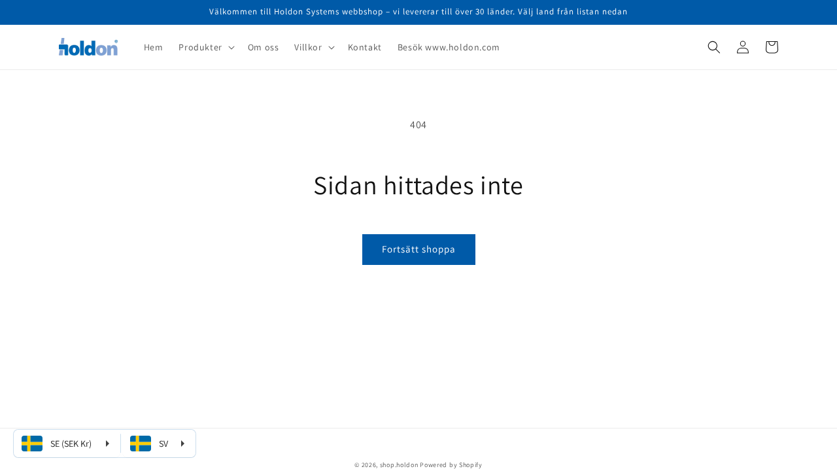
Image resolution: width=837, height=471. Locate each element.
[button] (205, 47)
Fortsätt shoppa (419, 249)
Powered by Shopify (451, 465)
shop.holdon (399, 465)
